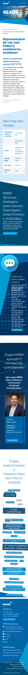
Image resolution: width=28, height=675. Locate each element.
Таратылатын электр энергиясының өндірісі (14, 569)
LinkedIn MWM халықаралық (13, 631)
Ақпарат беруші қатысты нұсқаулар (16, 668)
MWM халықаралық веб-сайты (11, 650)
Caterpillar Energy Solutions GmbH (12, 653)
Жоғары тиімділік (17, 520)
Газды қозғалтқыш (14, 512)
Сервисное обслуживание (14, 552)
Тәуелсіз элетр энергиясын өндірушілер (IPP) (14, 571)
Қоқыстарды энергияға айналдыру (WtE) (14, 586)
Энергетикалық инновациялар (13, 580)
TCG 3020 (18, 508)
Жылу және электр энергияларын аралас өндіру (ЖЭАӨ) (14, 527)
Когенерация (19, 532)
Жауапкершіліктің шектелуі (17, 664)
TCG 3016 (20, 505)
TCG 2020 (19, 501)
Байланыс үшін (9, 662)
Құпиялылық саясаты (18, 666)
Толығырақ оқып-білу (10, 233)
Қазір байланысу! (9, 619)
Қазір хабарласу (17, 330)
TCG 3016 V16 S (10, 504)
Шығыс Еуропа (14, 578)
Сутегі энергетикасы (11, 560)
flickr (6, 642)
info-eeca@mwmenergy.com (12, 614)
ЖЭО (8, 522)
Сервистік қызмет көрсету (14, 557)
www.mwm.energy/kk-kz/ (11, 616)
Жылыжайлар (7, 532)
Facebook (7, 634)
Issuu (6, 639)
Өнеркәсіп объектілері (14, 593)
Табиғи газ (14, 562)
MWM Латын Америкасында (11, 655)
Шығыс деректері (19, 662)
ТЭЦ (21, 560)
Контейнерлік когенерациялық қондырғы (14, 541)
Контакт (14, 536)
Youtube (7, 637)
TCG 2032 (9, 495)
